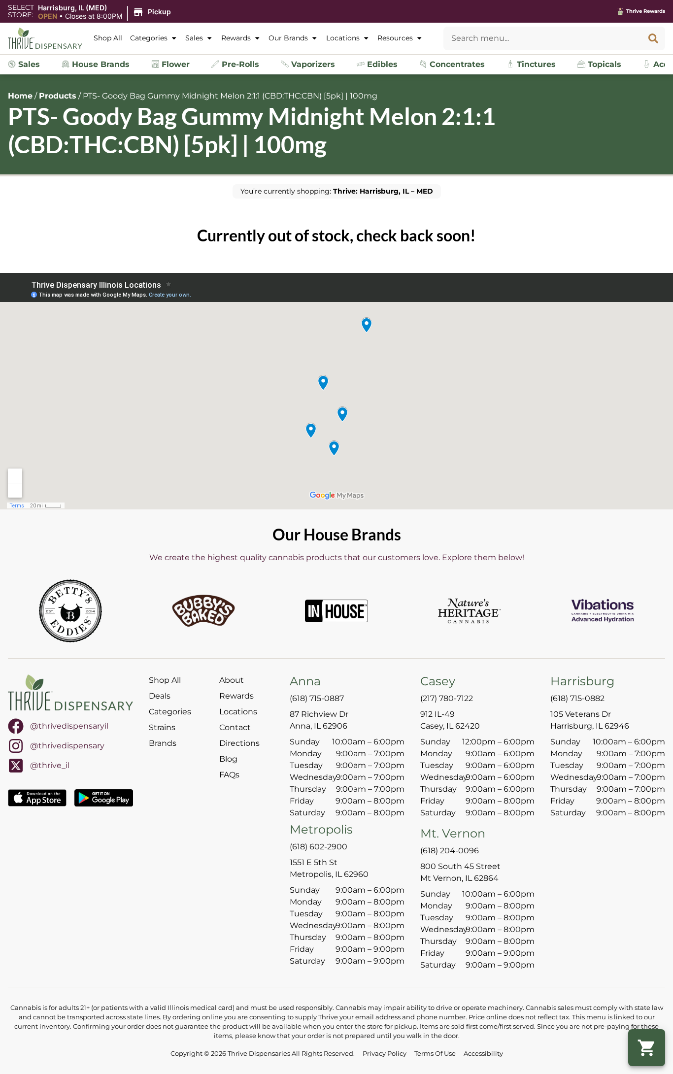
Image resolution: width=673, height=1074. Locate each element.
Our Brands (288, 38)
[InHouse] (336, 610)
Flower (174, 64)
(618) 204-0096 (449, 850)
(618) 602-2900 (318, 846)
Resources (395, 38)
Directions (239, 743)
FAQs (229, 774)
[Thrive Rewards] (620, 11)
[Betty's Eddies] (70, 610)
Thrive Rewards (645, 11)
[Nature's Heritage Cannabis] (469, 610)
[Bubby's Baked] (203, 610)
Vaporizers (312, 64)
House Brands (99, 64)
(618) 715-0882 (577, 698)
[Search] (653, 38)
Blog (228, 759)
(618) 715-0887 (317, 698)
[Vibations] (602, 610)
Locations (343, 38)
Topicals (603, 64)
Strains (162, 727)
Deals (159, 696)
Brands (162, 743)
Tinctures (535, 64)
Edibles (381, 64)
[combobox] (542, 38)
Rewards (236, 38)
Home (20, 96)
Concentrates (456, 64)
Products (57, 96)
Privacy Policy (384, 1053)
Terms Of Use (435, 1053)
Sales (194, 38)
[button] (106, 12)
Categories (149, 38)
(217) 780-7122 (446, 698)
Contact (235, 727)
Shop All (108, 38)
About (231, 680)
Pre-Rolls (239, 64)
